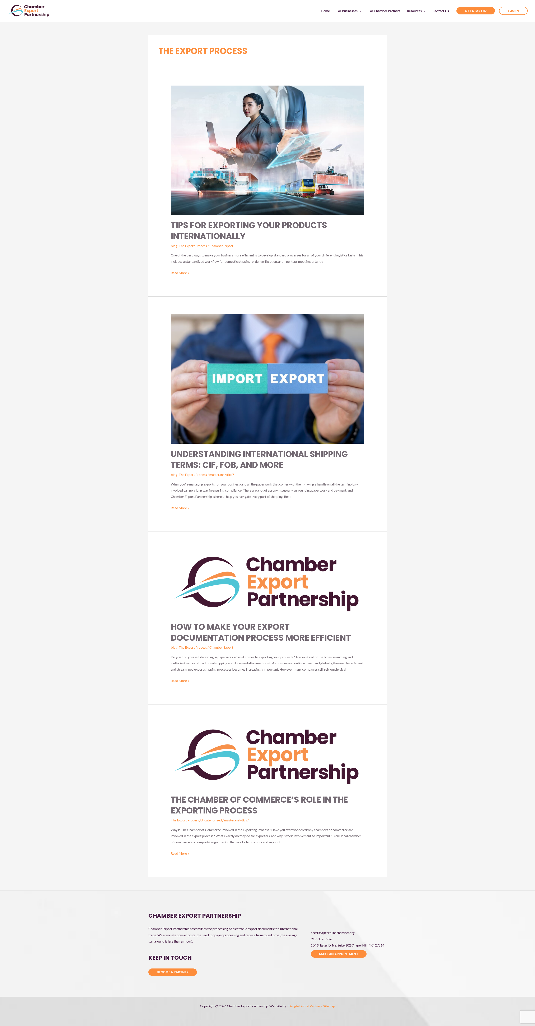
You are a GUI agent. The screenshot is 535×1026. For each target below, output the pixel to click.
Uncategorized (211, 820)
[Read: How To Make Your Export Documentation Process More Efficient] (267, 582)
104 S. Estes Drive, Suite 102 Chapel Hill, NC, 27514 (347, 945)
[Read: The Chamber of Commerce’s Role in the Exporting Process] (267, 755)
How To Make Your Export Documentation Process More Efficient (261, 632)
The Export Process (193, 246)
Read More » (180, 273)
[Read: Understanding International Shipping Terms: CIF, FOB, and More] (267, 378)
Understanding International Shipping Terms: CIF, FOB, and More (259, 459)
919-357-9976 (321, 939)
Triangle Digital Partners (304, 1006)
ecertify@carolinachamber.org (333, 933)
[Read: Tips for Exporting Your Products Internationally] (267, 150)
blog (174, 246)
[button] (360, 11)
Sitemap (329, 1006)
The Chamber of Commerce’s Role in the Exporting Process (259, 805)
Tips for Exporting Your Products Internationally (249, 230)
